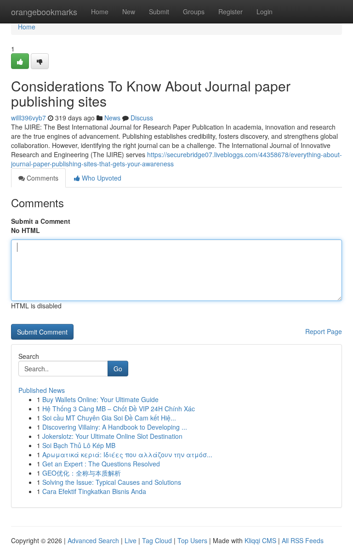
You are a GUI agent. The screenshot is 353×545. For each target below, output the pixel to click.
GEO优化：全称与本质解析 (81, 472)
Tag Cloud (157, 540)
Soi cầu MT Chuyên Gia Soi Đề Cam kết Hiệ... (109, 417)
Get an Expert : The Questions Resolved (101, 463)
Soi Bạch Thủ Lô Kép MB (78, 445)
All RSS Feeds (303, 540)
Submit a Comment (40, 221)
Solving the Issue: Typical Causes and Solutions (111, 482)
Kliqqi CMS (260, 540)
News (112, 117)
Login (264, 11)
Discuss (142, 117)
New (128, 11)
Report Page (323, 331)
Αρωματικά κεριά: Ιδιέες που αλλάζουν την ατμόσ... (127, 454)
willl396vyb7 (28, 117)
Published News (41, 390)
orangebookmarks (44, 11)
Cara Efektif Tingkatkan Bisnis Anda (94, 491)
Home (99, 11)
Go (118, 368)
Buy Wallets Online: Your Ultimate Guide (100, 399)
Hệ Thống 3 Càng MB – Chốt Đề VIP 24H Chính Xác (118, 408)
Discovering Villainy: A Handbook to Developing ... (114, 426)
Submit (159, 11)
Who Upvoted (100, 177)
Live (131, 540)
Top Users (192, 540)
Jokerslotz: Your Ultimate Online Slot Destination (112, 436)
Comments (41, 177)
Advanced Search (93, 540)
